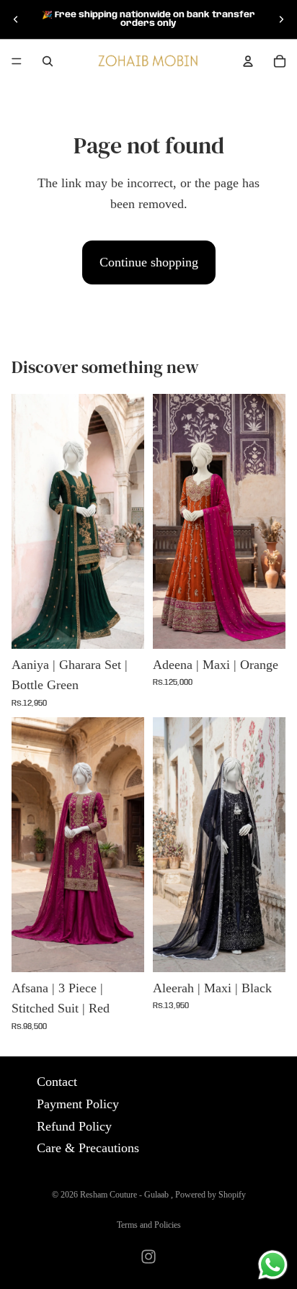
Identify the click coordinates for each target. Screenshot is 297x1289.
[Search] (47, 61)
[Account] (248, 61)
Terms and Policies (149, 1225)
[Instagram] (148, 1256)
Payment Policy (78, 1104)
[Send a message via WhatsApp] (273, 1265)
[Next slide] (281, 19)
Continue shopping (148, 262)
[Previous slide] (16, 19)
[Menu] (16, 61)
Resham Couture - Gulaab (125, 1195)
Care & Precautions (88, 1148)
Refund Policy (74, 1126)
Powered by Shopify (210, 1195)
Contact (57, 1081)
